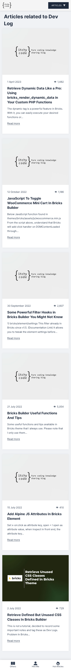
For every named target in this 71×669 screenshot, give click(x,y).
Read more (13, 123)
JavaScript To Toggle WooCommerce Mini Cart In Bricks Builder (34, 203)
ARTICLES (57, 5)
